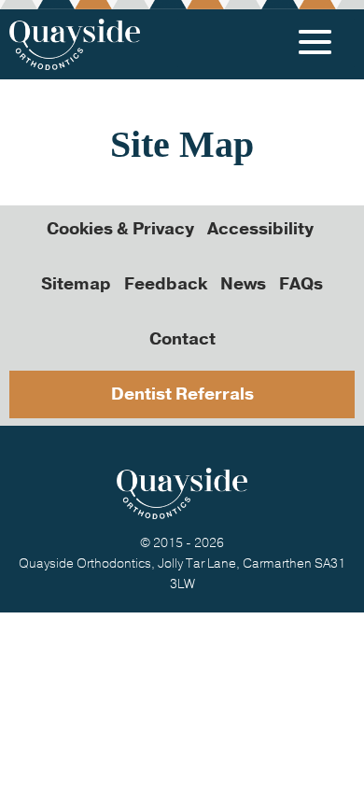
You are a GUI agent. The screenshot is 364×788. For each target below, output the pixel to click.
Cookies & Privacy (120, 229)
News (243, 284)
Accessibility (260, 229)
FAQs (301, 284)
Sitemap (76, 284)
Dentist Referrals (182, 394)
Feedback (165, 284)
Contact (182, 339)
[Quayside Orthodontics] (74, 44)
